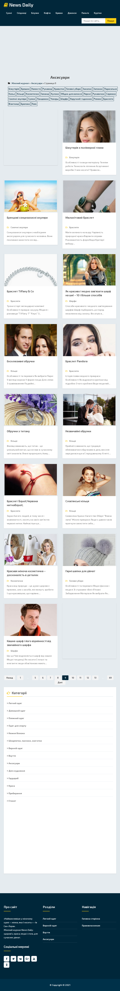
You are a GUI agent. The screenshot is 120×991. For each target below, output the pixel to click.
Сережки (111, 93)
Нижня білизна (16, 733)
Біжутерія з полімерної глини (84, 147)
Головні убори (73, 88)
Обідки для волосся (71, 93)
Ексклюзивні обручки (21, 361)
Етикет (12, 800)
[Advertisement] (60, 52)
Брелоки (25, 103)
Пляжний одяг (16, 718)
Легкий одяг (15, 703)
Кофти (47, 13)
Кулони (55, 93)
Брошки (25, 88)
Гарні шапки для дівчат (80, 571)
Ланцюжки (43, 98)
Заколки (87, 88)
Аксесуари (14, 763)
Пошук (110, 20)
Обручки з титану (18, 431)
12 (88, 677)
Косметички (32, 93)
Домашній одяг (16, 710)
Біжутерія (14, 88)
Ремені (97, 98)
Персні (87, 93)
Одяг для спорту (17, 725)
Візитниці (14, 103)
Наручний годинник (81, 98)
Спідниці (21, 13)
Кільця (20, 93)
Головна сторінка (91, 918)
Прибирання (15, 793)
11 (80, 677)
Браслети (108, 98)
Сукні (9, 13)
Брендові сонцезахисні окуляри (27, 217)
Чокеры (54, 98)
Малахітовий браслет (79, 217)
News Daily (20, 5)
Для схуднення (16, 770)
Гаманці (45, 93)
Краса (11, 785)
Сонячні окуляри (17, 98)
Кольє (12, 93)
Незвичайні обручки (78, 431)
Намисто (36, 88)
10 (73, 677)
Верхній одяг (15, 748)
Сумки (31, 98)
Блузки (35, 13)
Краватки (59, 88)
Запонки (97, 88)
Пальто (85, 13)
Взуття (12, 755)
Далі (60, 682)
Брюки (59, 13)
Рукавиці (47, 88)
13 (95, 677)
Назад (9, 677)
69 (110, 677)
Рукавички (98, 93)
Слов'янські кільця (77, 501)
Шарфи (64, 98)
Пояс (34, 103)
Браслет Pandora (76, 361)
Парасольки (110, 88)
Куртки (98, 13)
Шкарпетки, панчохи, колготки (25, 740)
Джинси (72, 13)
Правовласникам (91, 925)
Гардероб (13, 778)
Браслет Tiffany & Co (20, 291)
